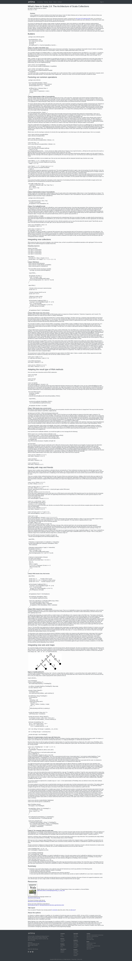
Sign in (102, 2)
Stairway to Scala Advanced (92, 936)
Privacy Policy (73, 959)
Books (62, 946)
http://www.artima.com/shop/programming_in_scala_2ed (51, 890)
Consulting (63, 940)
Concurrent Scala (90, 939)
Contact (62, 936)
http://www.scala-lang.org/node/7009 (37, 901)
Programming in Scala (91, 943)
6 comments (54, 910)
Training (62, 941)
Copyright (52, 959)
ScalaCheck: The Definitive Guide (93, 945)
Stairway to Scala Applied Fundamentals (95, 935)
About (62, 935)
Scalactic (62, 952)
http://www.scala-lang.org (34, 897)
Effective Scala (90, 937)
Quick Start (76, 941)
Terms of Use (79, 959)
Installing (75, 943)
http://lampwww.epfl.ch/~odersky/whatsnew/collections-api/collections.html (46, 905)
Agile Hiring (89, 948)
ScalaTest (62, 950)
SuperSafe (63, 945)
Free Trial (75, 935)
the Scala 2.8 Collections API (83, 18)
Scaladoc (75, 947)
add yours (72, 910)
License (75, 937)
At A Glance (76, 945)
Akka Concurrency (90, 947)
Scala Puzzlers (90, 944)
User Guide (76, 936)
